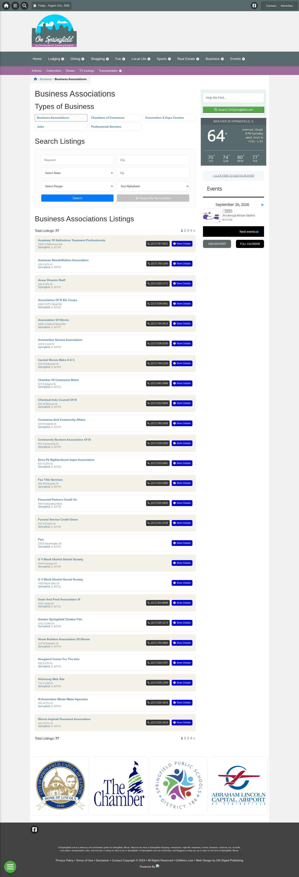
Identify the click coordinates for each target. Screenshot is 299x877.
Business (213, 59)
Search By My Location (155, 198)
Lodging (54, 59)
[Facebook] (254, 5)
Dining (75, 59)
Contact (271, 5)
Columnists (53, 70)
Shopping (98, 59)
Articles (37, 70)
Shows (70, 70)
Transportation (108, 70)
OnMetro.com (184, 860)
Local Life (139, 59)
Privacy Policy (64, 860)
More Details (184, 243)
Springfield (44, 247)
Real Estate (186, 59)
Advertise (287, 5)
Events (235, 59)
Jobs (40, 126)
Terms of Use (84, 860)
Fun (118, 59)
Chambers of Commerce (107, 117)
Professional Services (106, 126)
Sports (162, 59)
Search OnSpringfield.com (235, 109)
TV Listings (86, 70)
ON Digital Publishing (229, 860)
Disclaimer (102, 860)
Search (77, 198)
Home (37, 59)
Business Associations (53, 117)
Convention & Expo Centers (164, 117)
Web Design (204, 860)
